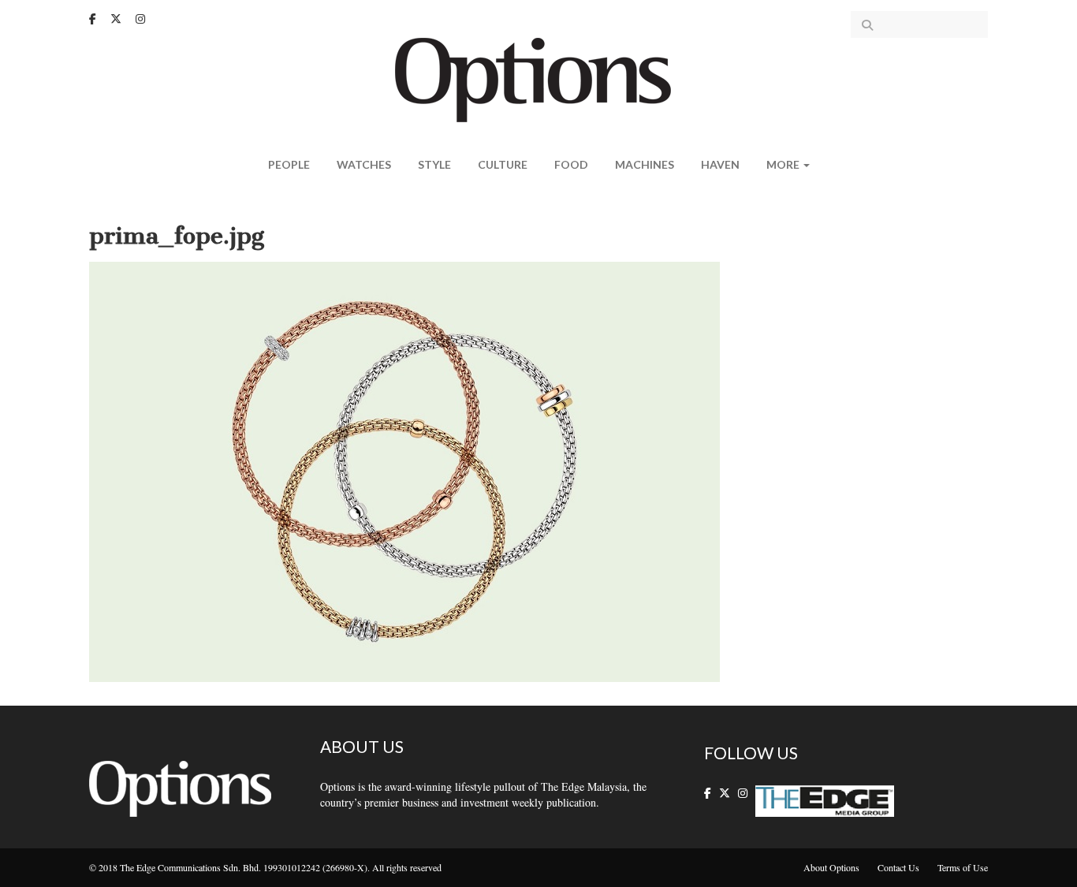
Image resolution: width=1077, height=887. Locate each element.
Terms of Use (962, 867)
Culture (502, 164)
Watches (364, 164)
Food (571, 164)
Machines (644, 164)
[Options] (539, 78)
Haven (720, 164)
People (289, 164)
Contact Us (898, 867)
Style (434, 164)
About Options (831, 867)
